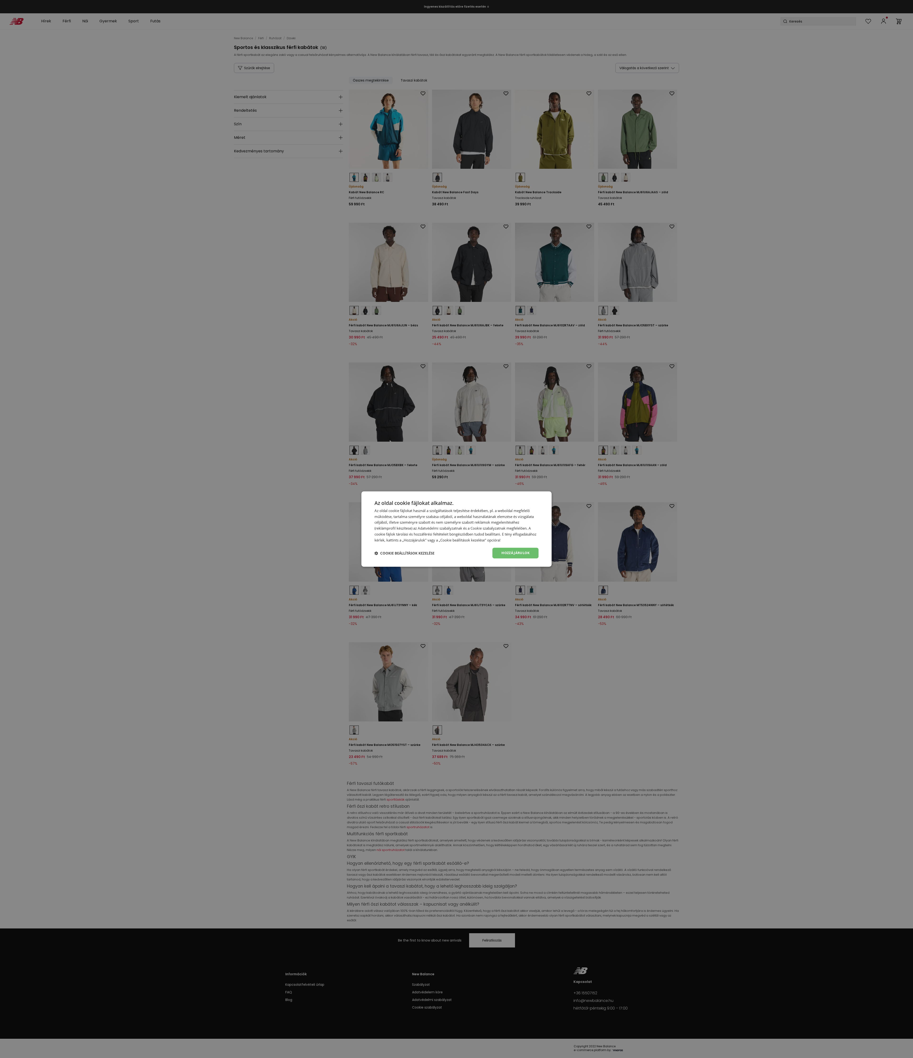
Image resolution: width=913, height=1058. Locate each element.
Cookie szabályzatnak (488, 528)
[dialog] (456, 529)
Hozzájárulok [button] (515, 553)
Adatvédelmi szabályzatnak (440, 528)
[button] (404, 553)
